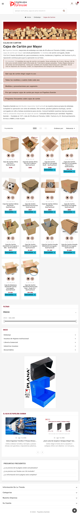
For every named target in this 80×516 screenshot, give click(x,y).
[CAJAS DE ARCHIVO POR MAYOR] (40, 382)
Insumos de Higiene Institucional (16, 338)
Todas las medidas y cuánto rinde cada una (22, 80)
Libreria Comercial (11, 342)
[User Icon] (72, 4)
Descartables (9, 350)
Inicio (5, 330)
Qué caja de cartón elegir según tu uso (20, 74)
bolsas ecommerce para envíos (30, 111)
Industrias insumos (11, 346)
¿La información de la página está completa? (20, 475)
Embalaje (7, 335)
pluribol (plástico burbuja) (56, 108)
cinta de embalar (30, 108)
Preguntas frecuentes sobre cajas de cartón (22, 99)
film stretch (41, 108)
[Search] (64, 11)
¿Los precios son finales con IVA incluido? (19, 471)
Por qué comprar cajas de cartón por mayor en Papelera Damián (30, 92)
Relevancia (71, 128)
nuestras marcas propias (64, 111)
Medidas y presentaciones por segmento (21, 86)
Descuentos (50, 170)
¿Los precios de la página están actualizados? (21, 468)
